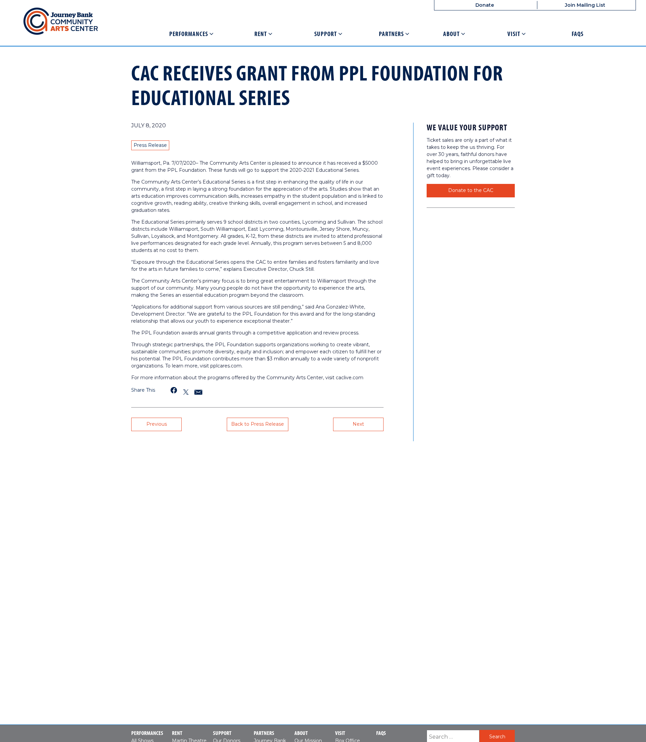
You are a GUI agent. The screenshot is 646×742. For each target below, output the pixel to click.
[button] (174, 390)
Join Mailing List (585, 5)
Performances (189, 34)
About (452, 34)
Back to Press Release (257, 424)
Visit (514, 34)
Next (358, 424)
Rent (261, 34)
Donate (484, 5)
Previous (156, 424)
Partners (392, 34)
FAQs (577, 34)
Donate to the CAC (470, 190)
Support (326, 34)
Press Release (150, 145)
